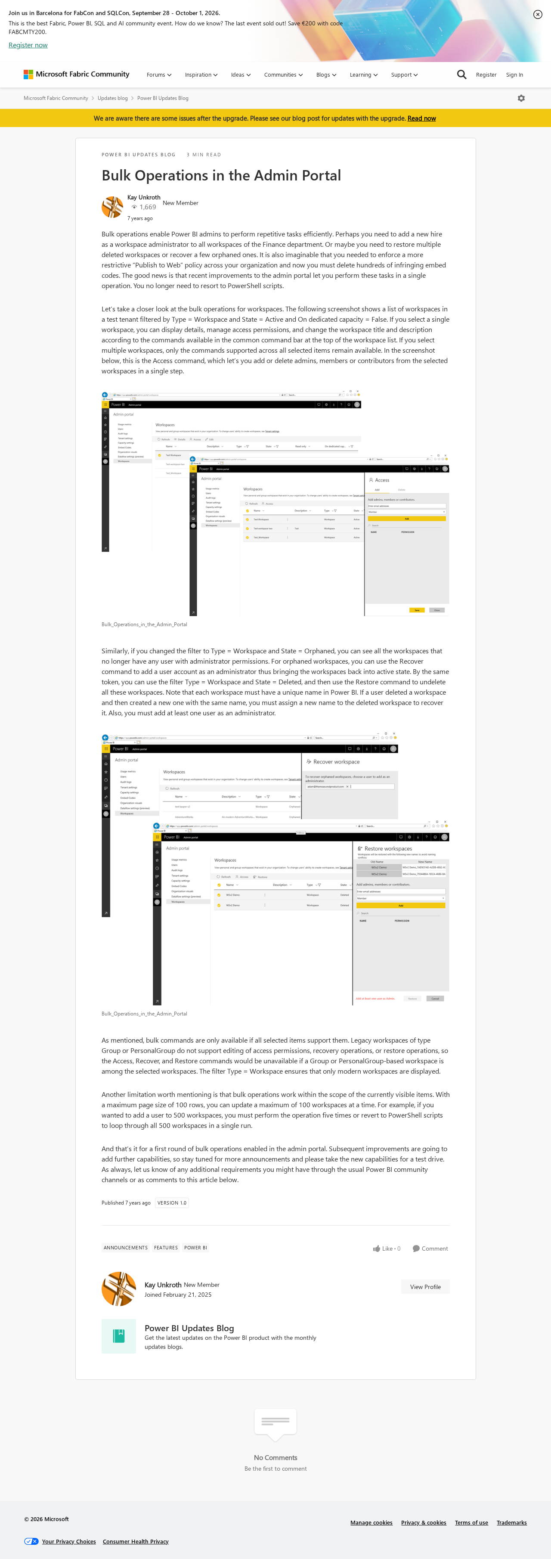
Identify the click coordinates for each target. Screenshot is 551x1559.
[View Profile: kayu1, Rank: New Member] (112, 207)
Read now (422, 118)
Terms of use (471, 1522)
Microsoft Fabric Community (56, 98)
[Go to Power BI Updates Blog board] (119, 1336)
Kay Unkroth (144, 197)
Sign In (514, 74)
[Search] (462, 74)
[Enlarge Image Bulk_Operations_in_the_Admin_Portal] (276, 503)
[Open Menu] (521, 98)
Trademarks (512, 1522)
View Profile (425, 1287)
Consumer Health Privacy (136, 1541)
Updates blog (113, 98)
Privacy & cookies (423, 1522)
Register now (28, 44)
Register (486, 74)
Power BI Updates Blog (163, 98)
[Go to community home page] (77, 74)
